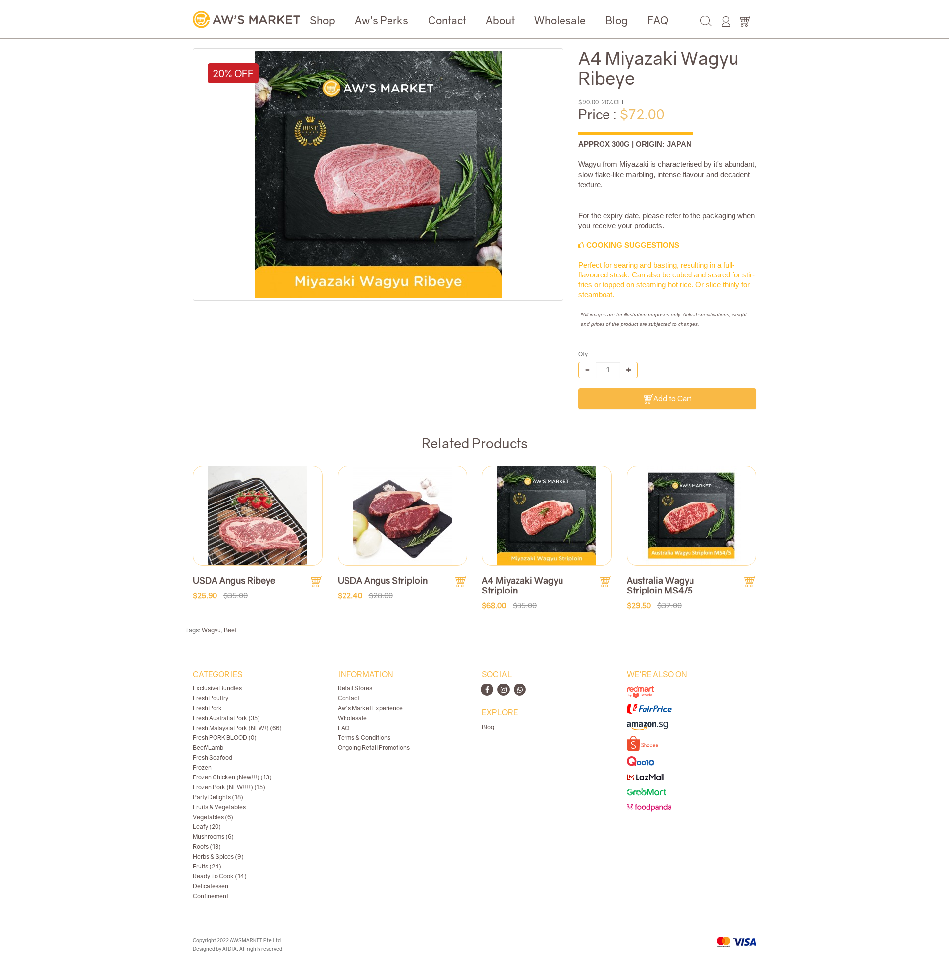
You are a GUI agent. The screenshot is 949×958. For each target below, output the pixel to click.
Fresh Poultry (210, 698)
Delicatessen (210, 886)
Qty (583, 354)
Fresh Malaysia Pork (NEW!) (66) (237, 727)
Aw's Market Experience (370, 708)
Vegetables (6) (213, 817)
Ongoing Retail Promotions (374, 747)
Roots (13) (207, 846)
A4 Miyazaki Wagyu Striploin (522, 585)
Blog (616, 20)
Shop (322, 20)
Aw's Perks (381, 20)
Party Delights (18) (218, 797)
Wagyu (211, 630)
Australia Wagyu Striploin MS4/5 (660, 585)
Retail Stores (355, 688)
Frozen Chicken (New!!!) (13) (232, 777)
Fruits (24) (207, 866)
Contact (447, 20)
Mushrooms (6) (213, 836)
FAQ (657, 20)
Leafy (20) (207, 826)
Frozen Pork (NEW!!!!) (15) (229, 787)
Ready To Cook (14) (220, 876)
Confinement (210, 896)
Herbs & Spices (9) (218, 856)
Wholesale (560, 20)
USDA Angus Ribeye (234, 580)
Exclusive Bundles (217, 688)
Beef (230, 630)
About (500, 20)
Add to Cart (672, 398)
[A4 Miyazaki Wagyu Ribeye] (378, 174)
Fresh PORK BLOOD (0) (225, 737)
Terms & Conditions (364, 737)
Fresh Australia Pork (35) (226, 718)
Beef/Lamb (208, 747)
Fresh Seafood (212, 757)
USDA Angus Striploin (383, 580)
